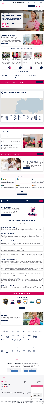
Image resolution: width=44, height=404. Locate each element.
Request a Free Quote (32, 5)
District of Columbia (7, 349)
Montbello (36, 115)
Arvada (2, 115)
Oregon (29, 350)
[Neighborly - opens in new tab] (3, 389)
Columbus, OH (8, 337)
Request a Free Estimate (5, 43)
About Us (15, 6)
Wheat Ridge (40, 120)
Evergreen (19, 115)
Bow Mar (7, 115)
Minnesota (18, 351)
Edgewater (15, 116)
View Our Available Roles (5, 320)
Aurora (2, 116)
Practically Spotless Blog (24, 6)
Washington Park (40, 118)
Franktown (19, 118)
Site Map (38, 382)
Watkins (40, 119)
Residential (2, 6)
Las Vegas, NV (13, 340)
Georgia (7, 352)
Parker (35, 120)
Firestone (19, 116)
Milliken (31, 120)
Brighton (7, 116)
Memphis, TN (18, 335)
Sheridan (40, 116)
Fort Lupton (19, 117)
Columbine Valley (11, 115)
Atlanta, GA (2, 334)
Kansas (12, 351)
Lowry (31, 118)
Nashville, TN (24, 331)
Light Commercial (7, 6)
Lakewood (28, 120)
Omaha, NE (24, 337)
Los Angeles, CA (19, 334)
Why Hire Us (11, 6)
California (2, 351)
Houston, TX (13, 334)
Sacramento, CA (30, 336)
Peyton (39, 115)
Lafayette (27, 119)
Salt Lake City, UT (35, 331)
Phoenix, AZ (29, 331)
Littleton (31, 116)
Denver (10, 119)
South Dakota (35, 347)
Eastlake (15, 115)
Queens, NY (29, 334)
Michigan (18, 350)
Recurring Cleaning (4, 58)
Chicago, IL (7, 331)
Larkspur (31, 115)
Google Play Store (33, 371)
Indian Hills (28, 116)
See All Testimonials (22, 194)
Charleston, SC (2, 339)
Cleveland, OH (8, 334)
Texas (34, 350)
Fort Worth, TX (13, 331)
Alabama (2, 347)
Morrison (36, 118)
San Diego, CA (35, 334)
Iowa (12, 350)
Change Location (27, 2)
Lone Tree (32, 117)
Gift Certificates (41, 2)
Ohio (28, 347)
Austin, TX (2, 335)
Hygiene (23, 119)
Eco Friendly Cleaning (34, 75)
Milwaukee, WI (19, 339)
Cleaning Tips (19, 6)
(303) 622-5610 (39, 6)
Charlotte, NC (2, 340)
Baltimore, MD (2, 336)
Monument (36, 117)
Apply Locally (31, 2)
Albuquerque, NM (3, 331)
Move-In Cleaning (18, 75)
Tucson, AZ (40, 331)
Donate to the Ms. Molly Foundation (6, 214)
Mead (31, 119)
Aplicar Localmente (36, 2)
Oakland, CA (24, 334)
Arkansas (2, 350)
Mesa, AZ (18, 336)
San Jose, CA (35, 337)
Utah (34, 351)
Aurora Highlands (3, 117)
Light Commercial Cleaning (27, 58)
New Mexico (24, 351)
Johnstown (28, 117)
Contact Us (25, 381)
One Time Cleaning (15, 58)
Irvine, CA (13, 336)
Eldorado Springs (15, 118)
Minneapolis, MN (19, 340)
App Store (26, 371)
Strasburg (40, 117)
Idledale (27, 115)
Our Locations (39, 381)
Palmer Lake (36, 119)
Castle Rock (7, 118)
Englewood (15, 119)
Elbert (14, 117)
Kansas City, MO (14, 339)
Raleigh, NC (29, 335)
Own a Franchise (26, 385)
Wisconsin (40, 347)
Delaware (7, 347)
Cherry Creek (7, 119)
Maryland (18, 347)
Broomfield (7, 117)
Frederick (19, 119)
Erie (14, 120)
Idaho (7, 353)
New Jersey (24, 350)
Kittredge (27, 118)
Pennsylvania (29, 351)
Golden (19, 120)
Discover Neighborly (14, 371)
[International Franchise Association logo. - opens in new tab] (2, 389)
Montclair (36, 116)
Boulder (2, 119)
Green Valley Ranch (24, 115)
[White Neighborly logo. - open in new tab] (2, 0)
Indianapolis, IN (13, 335)
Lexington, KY (18, 331)
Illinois (12, 347)
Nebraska (24, 347)
